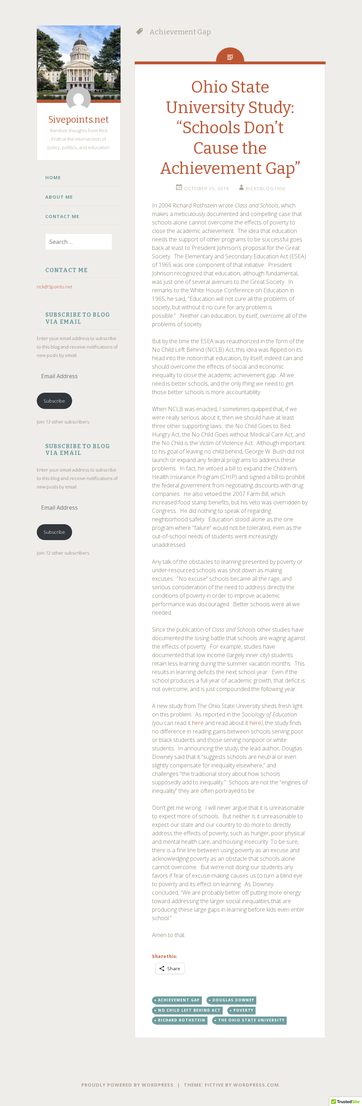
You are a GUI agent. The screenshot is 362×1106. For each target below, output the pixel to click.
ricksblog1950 (265, 188)
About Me (59, 197)
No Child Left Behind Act (189, 1010)
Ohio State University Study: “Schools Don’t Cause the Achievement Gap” (230, 127)
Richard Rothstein (181, 1020)
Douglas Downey (233, 999)
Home (53, 177)
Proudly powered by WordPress (127, 1085)
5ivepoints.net (78, 119)
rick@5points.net (54, 286)
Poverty (243, 1010)
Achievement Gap (179, 999)
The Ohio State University (251, 1020)
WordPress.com (256, 1085)
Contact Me (62, 216)
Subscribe (54, 401)
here (198, 723)
